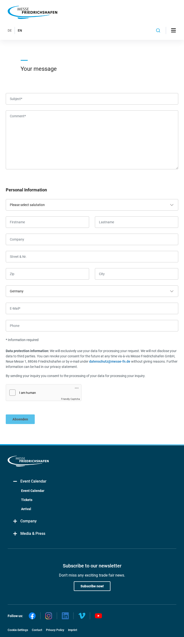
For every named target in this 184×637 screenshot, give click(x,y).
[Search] (158, 30)
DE (10, 30)
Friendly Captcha (70, 398)
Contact (37, 630)
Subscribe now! (92, 586)
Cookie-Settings (18, 630)
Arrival (26, 509)
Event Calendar (33, 481)
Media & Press (32, 533)
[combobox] (158, 30)
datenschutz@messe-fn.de (109, 361)
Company (28, 521)
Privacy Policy (55, 630)
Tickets (26, 500)
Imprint (72, 630)
